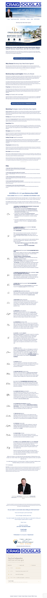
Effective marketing (9, 111)
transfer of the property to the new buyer (21, 425)
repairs (7, 134)
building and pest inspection (32, 372)
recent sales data (12, 173)
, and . (22, 256)
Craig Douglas (10, 464)
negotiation (25, 126)
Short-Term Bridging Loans (24, 398)
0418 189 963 (18, 230)
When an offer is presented (18, 334)
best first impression (9, 91)
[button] (23, 103)
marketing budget (35, 252)
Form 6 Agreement (17, 274)
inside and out (34, 208)
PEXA (31, 352)
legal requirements (21, 350)
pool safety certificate (32, 220)
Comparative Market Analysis (21, 234)
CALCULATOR (23, 58)
